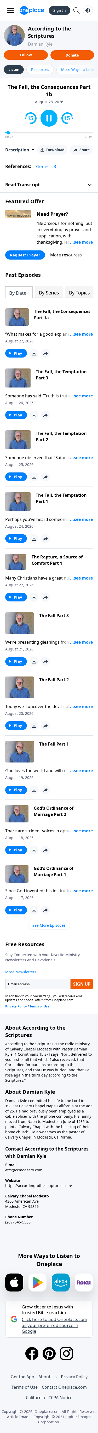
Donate (72, 55)
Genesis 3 (46, 166)
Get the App (22, 1377)
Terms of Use (24, 1387)
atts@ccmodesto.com (23, 1169)
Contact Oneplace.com (64, 1387)
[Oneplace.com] (32, 10)
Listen (13, 69)
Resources (40, 69)
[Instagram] (66, 1353)
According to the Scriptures (49, 32)
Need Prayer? (52, 214)
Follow (26, 54)
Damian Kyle (40, 44)
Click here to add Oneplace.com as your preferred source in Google (54, 1325)
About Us (47, 1377)
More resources (66, 255)
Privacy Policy (74, 1377)
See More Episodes (49, 925)
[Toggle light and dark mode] (88, 10)
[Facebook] (31, 1353)
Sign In (59, 10)
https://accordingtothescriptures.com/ (38, 1185)
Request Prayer (25, 254)
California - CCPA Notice (49, 1397)
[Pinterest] (49, 1353)
